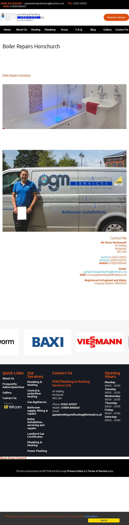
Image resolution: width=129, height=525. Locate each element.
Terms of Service (97, 471)
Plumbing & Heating (34, 383)
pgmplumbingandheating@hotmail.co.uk (44, 3)
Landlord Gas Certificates (35, 435)
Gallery (107, 29)
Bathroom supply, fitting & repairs (37, 410)
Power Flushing (37, 450)
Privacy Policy (75, 471)
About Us (21, 29)
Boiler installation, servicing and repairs (35, 424)
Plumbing (50, 29)
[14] (64, 128)
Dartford (105, 257)
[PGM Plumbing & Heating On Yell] (13, 406)
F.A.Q (79, 29)
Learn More (91, 516)
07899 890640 (18, 6)
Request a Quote (116, 17)
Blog (93, 29)
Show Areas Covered (13, 457)
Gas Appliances (36, 402)
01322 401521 (80, 3)
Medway (104, 260)
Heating (35, 29)
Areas (64, 29)
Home (7, 29)
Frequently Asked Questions (13, 385)
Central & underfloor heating (34, 393)
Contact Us (121, 29)
